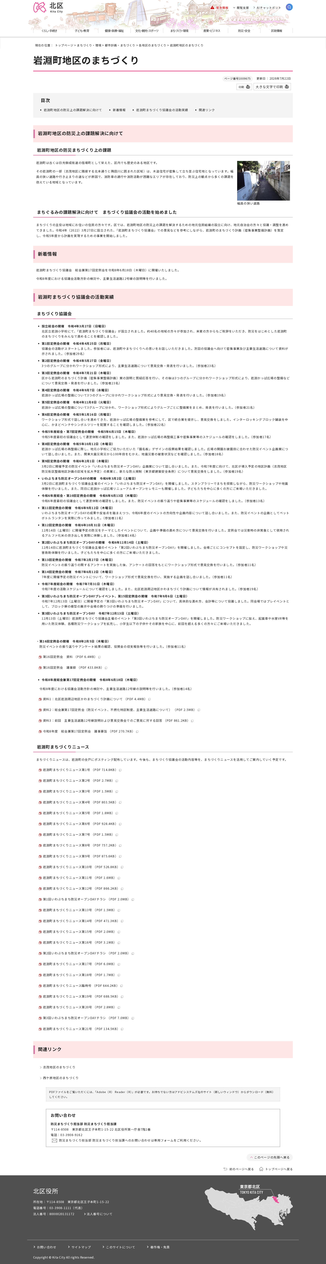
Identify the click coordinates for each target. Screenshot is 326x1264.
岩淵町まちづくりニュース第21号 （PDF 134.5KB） (81, 1028)
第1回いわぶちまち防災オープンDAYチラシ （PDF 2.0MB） (87, 899)
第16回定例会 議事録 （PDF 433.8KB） (73, 667)
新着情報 (119, 110)
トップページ (64, 45)
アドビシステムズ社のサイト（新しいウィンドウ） (208, 1092)
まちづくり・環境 (89, 45)
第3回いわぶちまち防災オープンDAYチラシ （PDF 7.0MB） (87, 1018)
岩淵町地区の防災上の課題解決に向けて (73, 110)
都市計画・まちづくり (120, 45)
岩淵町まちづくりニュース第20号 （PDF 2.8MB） (80, 1007)
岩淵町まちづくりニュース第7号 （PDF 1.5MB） (79, 834)
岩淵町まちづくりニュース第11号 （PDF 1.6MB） (80, 877)
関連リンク (207, 110)
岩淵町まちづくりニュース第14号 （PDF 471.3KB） (81, 921)
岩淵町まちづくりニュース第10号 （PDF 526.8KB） (81, 867)
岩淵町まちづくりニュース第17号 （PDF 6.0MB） (80, 964)
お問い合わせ (46, 1247)
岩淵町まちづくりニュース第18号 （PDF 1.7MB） (80, 974)
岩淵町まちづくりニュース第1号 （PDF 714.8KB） (80, 769)
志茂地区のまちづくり (59, 1067)
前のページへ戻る (241, 1169)
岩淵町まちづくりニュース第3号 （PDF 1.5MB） (79, 791)
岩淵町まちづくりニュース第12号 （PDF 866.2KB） (81, 888)
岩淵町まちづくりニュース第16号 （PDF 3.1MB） (80, 942)
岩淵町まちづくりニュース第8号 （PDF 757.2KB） (80, 845)
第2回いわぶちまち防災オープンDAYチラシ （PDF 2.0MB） (87, 953)
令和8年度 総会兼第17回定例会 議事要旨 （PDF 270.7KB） (89, 731)
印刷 (241, 87)
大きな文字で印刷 (269, 86)
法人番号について (100, 1214)
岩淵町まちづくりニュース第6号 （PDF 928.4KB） (80, 823)
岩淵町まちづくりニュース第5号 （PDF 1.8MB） (79, 813)
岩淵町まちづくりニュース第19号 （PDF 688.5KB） (81, 996)
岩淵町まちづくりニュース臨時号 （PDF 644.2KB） (81, 985)
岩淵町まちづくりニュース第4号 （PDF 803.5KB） (80, 802)
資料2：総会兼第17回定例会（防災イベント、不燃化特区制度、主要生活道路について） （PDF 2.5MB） (120, 709)
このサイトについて (120, 1247)
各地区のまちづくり (152, 45)
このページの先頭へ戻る (272, 1157)
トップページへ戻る (279, 1169)
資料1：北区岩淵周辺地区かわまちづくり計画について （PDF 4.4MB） (95, 699)
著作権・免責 (160, 1247)
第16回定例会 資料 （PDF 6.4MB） (70, 656)
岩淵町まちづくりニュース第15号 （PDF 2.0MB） (80, 931)
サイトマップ (81, 1247)
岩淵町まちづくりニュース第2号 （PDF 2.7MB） (79, 780)
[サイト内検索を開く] (289, 7)
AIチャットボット (269, 7)
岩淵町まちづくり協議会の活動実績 (162, 110)
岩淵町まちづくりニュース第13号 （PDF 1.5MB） (80, 910)
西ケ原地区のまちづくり (61, 1078)
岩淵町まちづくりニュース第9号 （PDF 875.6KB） (80, 856)
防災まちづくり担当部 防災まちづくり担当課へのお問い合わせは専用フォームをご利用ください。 (131, 1140)
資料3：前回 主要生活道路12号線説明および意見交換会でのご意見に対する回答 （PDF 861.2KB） (116, 720)
